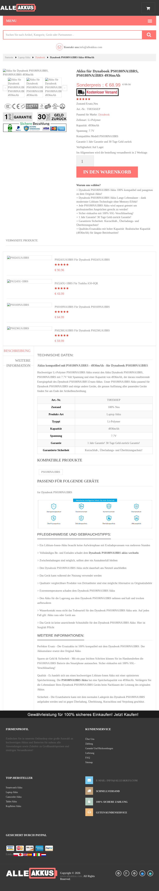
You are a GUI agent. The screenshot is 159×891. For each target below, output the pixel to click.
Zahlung (89, 743)
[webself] (150, 873)
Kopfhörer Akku (13, 806)
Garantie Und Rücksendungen (99, 748)
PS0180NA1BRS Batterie (51, 663)
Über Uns (89, 739)
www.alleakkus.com (71, 876)
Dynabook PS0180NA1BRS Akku (63, 568)
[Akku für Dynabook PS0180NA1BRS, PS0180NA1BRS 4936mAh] (16, 87)
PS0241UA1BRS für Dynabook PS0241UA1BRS (82, 259)
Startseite (9, 57)
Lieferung (89, 753)
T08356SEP (93, 109)
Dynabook (40, 57)
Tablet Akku (11, 801)
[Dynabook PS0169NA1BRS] (18, 304)
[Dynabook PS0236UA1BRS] (18, 328)
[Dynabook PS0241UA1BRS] (18, 257)
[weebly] (142, 873)
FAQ (87, 757)
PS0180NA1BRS (50, 472)
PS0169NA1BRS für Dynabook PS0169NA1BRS (82, 306)
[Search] (149, 35)
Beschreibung (17, 351)
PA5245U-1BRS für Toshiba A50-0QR (76, 283)
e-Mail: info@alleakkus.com (116, 780)
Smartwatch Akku (14, 787)
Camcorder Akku (14, 797)
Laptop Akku (24, 57)
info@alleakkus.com (83, 47)
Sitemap (89, 762)
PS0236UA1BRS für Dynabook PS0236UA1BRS (82, 330)
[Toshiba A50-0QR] (17, 281)
